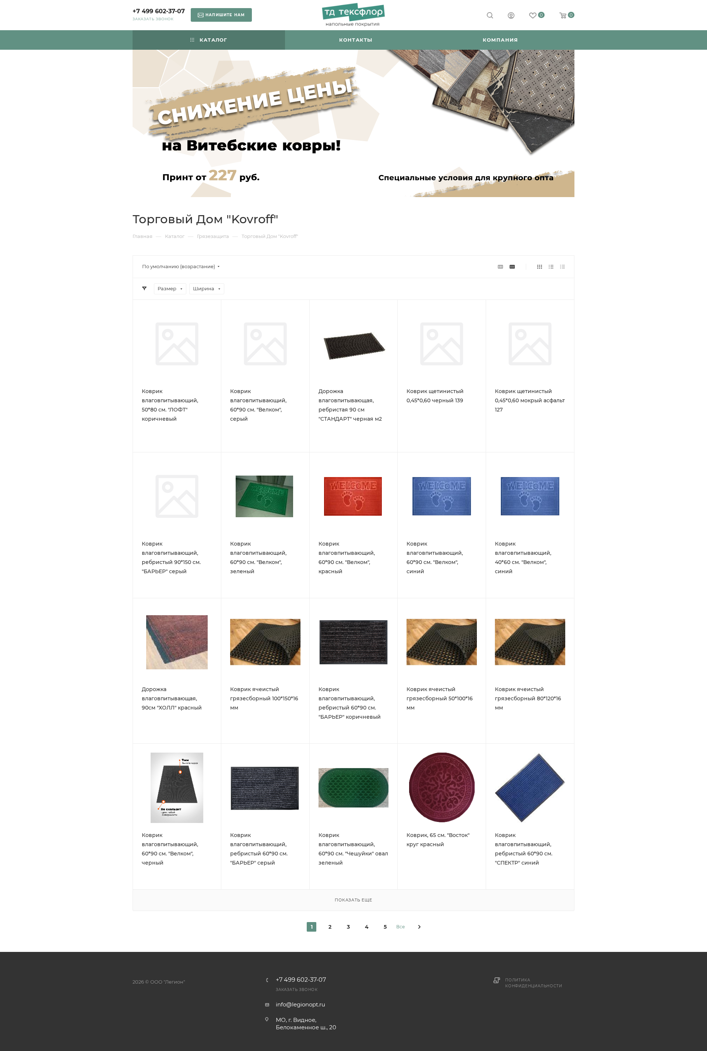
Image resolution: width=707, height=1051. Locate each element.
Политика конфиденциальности (533, 983)
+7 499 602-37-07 (159, 11)
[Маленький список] (500, 266)
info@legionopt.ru (300, 1004)
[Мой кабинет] (511, 16)
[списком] (551, 266)
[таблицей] (562, 266)
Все (400, 926)
